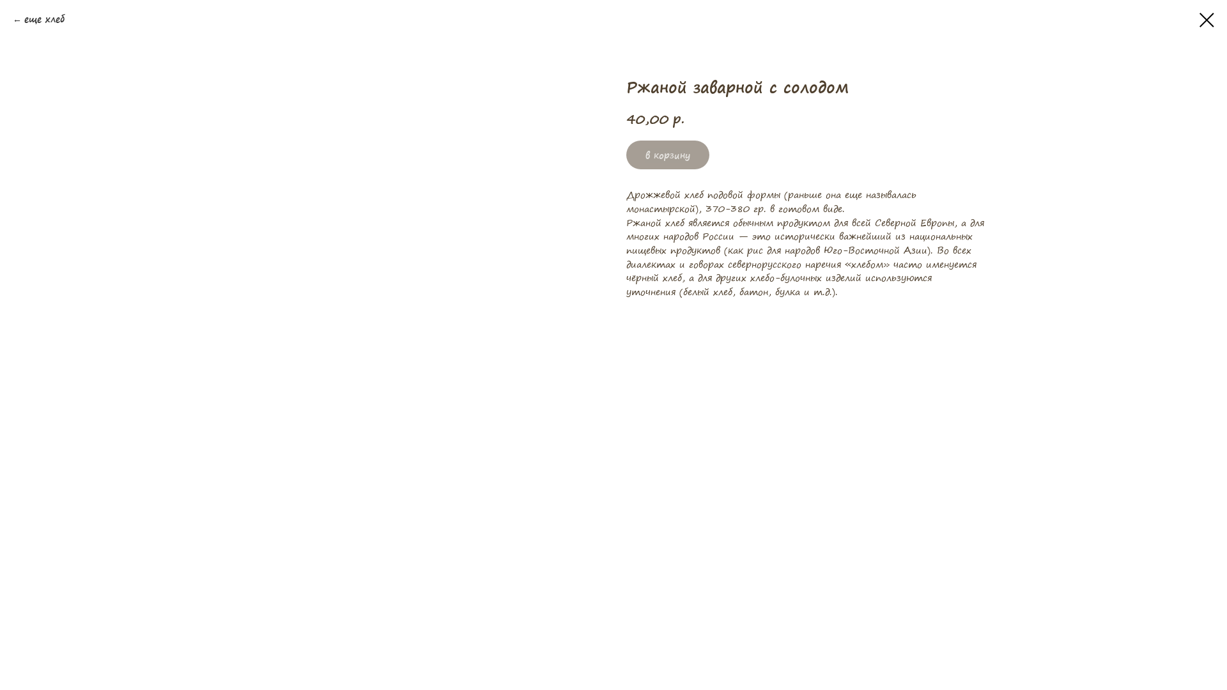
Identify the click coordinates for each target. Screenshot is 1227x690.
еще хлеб (44, 20)
